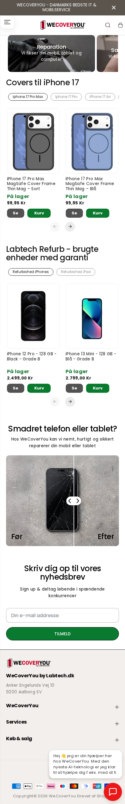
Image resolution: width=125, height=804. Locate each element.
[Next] (70, 226)
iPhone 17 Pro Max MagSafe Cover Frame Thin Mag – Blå (90, 184)
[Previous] (54, 226)
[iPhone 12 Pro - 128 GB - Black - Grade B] (33, 316)
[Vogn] (120, 25)
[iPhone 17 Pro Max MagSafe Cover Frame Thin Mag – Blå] (92, 141)
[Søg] (107, 25)
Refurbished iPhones (31, 271)
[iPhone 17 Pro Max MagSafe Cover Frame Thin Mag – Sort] (33, 141)
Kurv (39, 213)
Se (16, 213)
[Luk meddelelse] (114, 7)
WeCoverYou (62, 796)
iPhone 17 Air (100, 96)
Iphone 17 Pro (66, 96)
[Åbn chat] (113, 792)
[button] (7, 22)
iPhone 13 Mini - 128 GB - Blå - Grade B (91, 357)
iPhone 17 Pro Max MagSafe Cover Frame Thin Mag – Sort (31, 184)
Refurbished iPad (76, 271)
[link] (62, 663)
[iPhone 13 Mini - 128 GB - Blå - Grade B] (92, 316)
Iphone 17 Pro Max (28, 96)
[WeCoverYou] (62, 25)
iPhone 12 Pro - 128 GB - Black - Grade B (32, 357)
